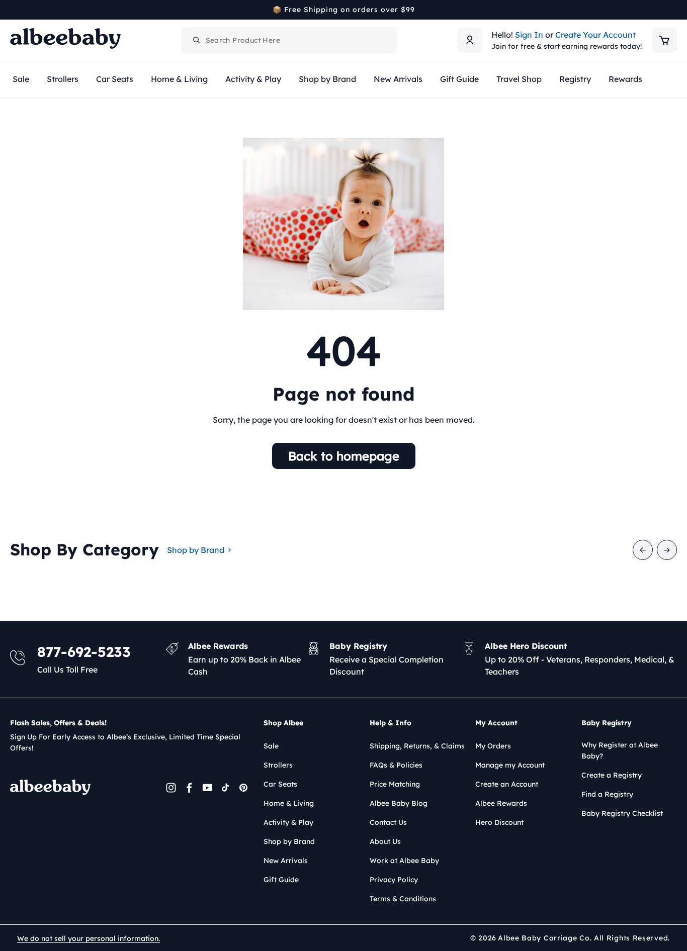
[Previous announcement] (14, 9)
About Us (385, 841)
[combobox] (289, 40)
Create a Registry (611, 775)
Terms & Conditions (403, 898)
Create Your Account (595, 35)
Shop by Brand (195, 550)
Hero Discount (499, 822)
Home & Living (289, 803)
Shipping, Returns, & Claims (417, 745)
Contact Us (388, 822)
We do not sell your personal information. (88, 938)
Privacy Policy (394, 879)
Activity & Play (288, 822)
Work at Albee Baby (404, 860)
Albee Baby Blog (398, 803)
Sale (271, 745)
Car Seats (280, 784)
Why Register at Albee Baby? (619, 750)
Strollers (278, 765)
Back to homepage (343, 455)
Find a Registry (607, 794)
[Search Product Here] (197, 40)
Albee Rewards (501, 803)
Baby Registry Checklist (622, 813)
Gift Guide (281, 879)
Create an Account (506, 784)
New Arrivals (286, 860)
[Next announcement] (673, 9)
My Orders (493, 745)
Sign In (529, 35)
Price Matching (395, 784)
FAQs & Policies (396, 765)
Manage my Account (510, 765)
